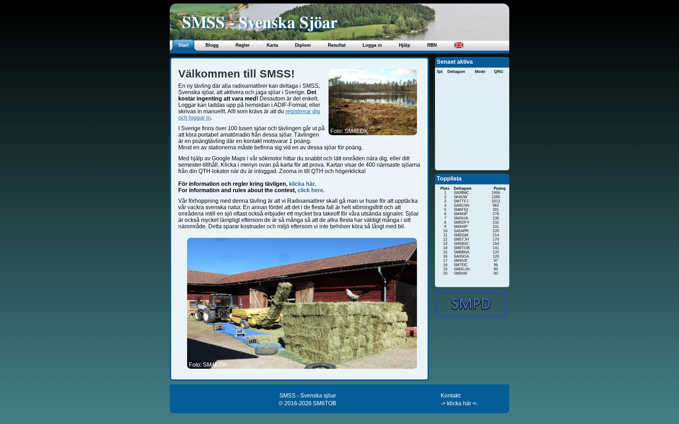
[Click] (470, 304)
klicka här (301, 184)
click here (310, 190)
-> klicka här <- (459, 403)
